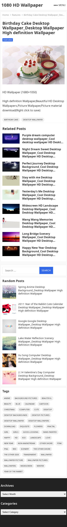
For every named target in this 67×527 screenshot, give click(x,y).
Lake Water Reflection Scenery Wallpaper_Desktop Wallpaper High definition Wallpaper (39, 341)
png (6, 449)
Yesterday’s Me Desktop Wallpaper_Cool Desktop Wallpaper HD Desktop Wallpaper (38, 196)
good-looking (30, 432)
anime (7, 398)
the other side (11, 454)
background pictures (26, 398)
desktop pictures (40, 415)
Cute (36, 409)
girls (15, 432)
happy (7, 437)
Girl (6, 432)
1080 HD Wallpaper (22, 5)
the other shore (42, 449)
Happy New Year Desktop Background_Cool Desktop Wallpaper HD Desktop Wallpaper (40, 253)
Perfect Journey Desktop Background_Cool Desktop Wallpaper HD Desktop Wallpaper (40, 168)
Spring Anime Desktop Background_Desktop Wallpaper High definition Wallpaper (40, 290)
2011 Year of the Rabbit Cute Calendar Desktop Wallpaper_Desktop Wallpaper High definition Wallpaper (41, 307)
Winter (40, 466)
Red (14, 449)
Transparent (30, 454)
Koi (24, 437)
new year (8, 443)
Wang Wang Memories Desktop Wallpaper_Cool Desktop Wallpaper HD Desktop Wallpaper (38, 225)
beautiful (47, 398)
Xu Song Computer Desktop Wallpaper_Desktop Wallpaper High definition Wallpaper (39, 358)
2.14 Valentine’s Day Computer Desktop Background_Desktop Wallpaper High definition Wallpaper (39, 376)
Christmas (9, 409)
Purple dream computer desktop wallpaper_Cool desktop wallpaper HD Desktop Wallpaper (43, 140)
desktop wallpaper (33, 119)
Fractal (51, 426)
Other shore (46, 443)
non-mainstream (26, 443)
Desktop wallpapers (38, 420)
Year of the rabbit (13, 471)
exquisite (24, 426)
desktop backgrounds (15, 415)
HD (16, 437)
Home (5, 14)
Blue (18, 404)
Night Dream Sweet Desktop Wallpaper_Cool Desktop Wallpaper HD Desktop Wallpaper (41, 154)
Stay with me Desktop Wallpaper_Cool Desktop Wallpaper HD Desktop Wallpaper (38, 182)
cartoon (43, 404)
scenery (25, 449)
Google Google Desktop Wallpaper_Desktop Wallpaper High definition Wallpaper (39, 324)
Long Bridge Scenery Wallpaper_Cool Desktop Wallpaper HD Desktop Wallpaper (38, 239)
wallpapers (10, 466)
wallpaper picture (13, 460)
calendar (30, 404)
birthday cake (11, 119)
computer (24, 409)
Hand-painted (50, 432)
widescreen (26, 466)
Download (9, 426)
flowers (38, 426)
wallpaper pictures (38, 460)
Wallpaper (46, 454)
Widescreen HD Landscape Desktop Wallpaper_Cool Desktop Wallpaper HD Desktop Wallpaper (40, 211)
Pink (59, 443)
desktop (47, 409)
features (16, 14)
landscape (35, 437)
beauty (7, 404)
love (48, 437)
